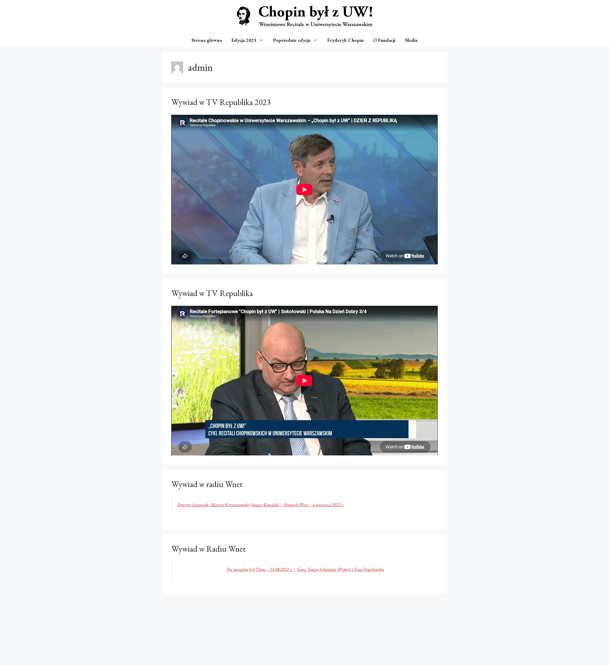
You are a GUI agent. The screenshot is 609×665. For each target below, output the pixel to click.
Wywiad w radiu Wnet (206, 484)
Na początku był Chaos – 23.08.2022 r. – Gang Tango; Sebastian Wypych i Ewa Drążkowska (305, 569)
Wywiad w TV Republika (212, 293)
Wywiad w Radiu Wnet (208, 548)
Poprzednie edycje (292, 40)
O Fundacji (384, 40)
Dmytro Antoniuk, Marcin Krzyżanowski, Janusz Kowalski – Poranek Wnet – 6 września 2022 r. (260, 505)
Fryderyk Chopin (345, 40)
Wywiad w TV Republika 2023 (221, 102)
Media (411, 40)
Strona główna (207, 40)
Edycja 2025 (243, 40)
